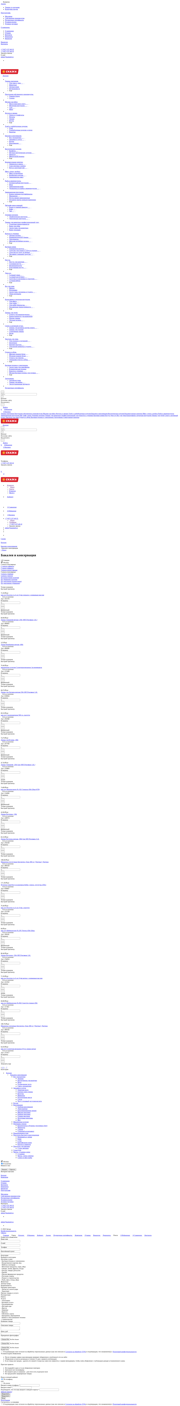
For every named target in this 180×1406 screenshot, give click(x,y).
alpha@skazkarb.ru (7, 57)
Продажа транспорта (8, 1287)
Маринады (21, 1127)
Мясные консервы (24, 1112)
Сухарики (21, 1154)
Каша (19, 1139)
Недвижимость (6, 1285)
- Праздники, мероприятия (10, 1316)
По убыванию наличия (9, 579)
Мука (19, 1082)
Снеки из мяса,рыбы (25, 1158)
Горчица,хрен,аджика (25, 1092)
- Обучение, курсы (7, 1314)
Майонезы (21, 1095)
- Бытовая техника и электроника (13, 1261)
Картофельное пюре (25, 1142)
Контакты (8, 35)
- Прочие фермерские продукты (12, 1274)
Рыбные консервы (24, 1114)
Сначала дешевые (7, 574)
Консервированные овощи (27, 1111)
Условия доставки (11, 24)
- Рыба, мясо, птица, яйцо (10, 1280)
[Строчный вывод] (2, 585)
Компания (4, 1177)
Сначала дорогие (7, 576)
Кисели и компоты (24, 1144)
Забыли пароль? (6, 1392)
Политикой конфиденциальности (125, 1352)
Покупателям (5, 1190)
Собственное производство (14, 18)
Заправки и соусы (19, 1088)
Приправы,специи (19, 1124)
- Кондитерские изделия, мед (11, 1263)
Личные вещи (6, 1284)
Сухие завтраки (23, 1148)
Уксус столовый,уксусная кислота (30, 1101)
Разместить (5, 1349)
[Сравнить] (3, 607)
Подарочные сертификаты (14, 20)
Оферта (3, 1233)
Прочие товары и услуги (9, 1293)
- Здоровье (4, 1310)
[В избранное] (2, 605)
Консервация (18, 1105)
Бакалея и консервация (18, 1075)
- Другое (4, 1308)
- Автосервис (5, 1300)
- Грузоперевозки (7, 1304)
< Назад (3, 550)
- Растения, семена (7, 1276)
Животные (4, 1282)
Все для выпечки (19, 1077)
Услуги (3, 1299)
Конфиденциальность (8, 1231)
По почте (6, 1383)
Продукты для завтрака (21, 1146)
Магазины (8, 16)
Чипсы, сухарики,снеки (21, 1152)
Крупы (15, 1103)
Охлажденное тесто (24, 1084)
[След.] (1, 1066)
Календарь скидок (11, 9)
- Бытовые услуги (7, 1302)
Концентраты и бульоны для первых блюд (32, 1126)
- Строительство (6, 1319)
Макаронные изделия (21, 1122)
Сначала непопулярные (9, 570)
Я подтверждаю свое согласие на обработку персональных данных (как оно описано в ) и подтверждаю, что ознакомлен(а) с (70, 1352)
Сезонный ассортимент (26, 1131)
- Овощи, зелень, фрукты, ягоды (12, 1268)
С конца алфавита (7, 568)
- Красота (4, 1312)
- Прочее (4, 1272)
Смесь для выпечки (24, 1086)
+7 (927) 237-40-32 (7, 49)
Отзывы (8, 33)
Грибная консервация (25, 1107)
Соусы (20, 1099)
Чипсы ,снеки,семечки (26, 1156)
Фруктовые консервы (25, 1118)
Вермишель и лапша (25, 1137)
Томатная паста (23, 1090)
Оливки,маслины (24, 1116)
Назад (12, 487)
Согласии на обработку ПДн (75, 1352)
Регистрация (5, 1400)
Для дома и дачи (6, 1259)
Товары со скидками (12, 7)
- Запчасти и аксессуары (9, 1289)
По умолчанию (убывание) (10, 583)
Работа (3, 1297)
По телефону (8, 1379)
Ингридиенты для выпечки (27, 1080)
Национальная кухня (20, 1133)
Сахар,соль (17, 1150)
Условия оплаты (10, 22)
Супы (20, 1141)
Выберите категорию (8, 1257)
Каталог (9, 1073)
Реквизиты (9, 37)
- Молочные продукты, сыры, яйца (13, 1267)
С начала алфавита (7, 566)
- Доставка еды (6, 1306)
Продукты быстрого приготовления (26, 1135)
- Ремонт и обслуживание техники (13, 1317)
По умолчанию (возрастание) (11, 581)
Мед (19, 1120)
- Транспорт (5, 1291)
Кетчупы (21, 1094)
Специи (20, 1129)
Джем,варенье (23, 1109)
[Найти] (2, 404)
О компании (9, 31)
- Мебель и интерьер (8, 1265)
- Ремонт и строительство (10, 1278)
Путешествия (5, 1295)
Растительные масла (25, 1097)
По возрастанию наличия (10, 578)
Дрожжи (21, 1079)
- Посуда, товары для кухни (10, 1270)
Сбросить (12, 1169)
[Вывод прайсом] (4, 585)
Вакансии (8, 38)
